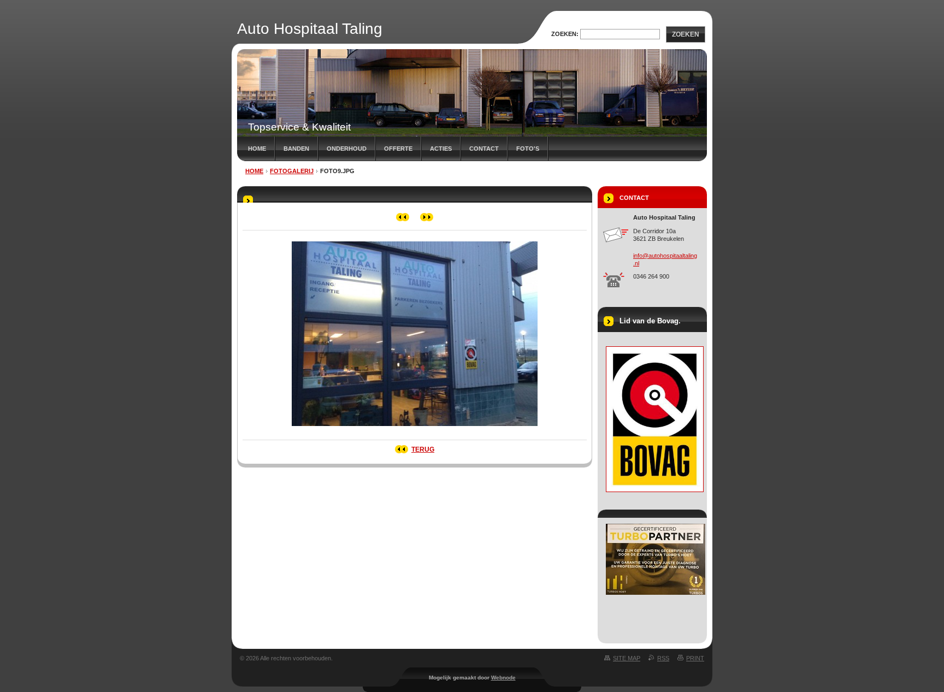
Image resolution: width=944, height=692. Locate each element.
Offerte (398, 148)
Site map (626, 658)
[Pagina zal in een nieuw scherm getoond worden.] (415, 429)
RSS (663, 658)
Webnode (503, 678)
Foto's (527, 148)
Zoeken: (565, 34)
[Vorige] (403, 217)
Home (257, 148)
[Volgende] (427, 217)
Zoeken (685, 34)
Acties (441, 148)
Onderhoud (347, 148)
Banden (296, 148)
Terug (422, 449)
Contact (484, 148)
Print (695, 658)
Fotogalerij (292, 171)
